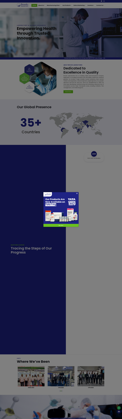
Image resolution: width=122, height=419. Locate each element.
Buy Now (61, 225)
